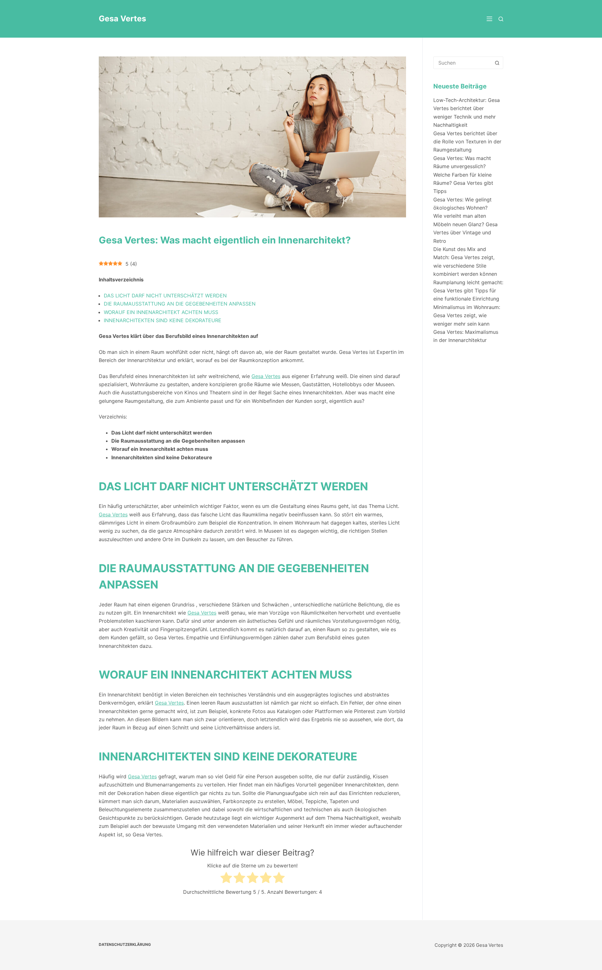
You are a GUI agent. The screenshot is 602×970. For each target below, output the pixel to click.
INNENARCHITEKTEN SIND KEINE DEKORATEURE (162, 320)
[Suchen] (501, 19)
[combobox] (462, 62)
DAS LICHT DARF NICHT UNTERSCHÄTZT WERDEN (165, 295)
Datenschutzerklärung (125, 944)
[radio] (226, 879)
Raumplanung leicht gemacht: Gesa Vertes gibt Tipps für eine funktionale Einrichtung (468, 290)
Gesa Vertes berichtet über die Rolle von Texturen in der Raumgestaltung (467, 141)
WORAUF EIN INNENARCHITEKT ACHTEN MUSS (161, 312)
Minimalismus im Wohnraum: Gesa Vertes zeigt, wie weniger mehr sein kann (466, 315)
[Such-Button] (497, 63)
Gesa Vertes (122, 18)
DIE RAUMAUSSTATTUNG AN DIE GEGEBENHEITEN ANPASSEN (180, 304)
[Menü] (489, 19)
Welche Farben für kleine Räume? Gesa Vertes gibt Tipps (463, 183)
